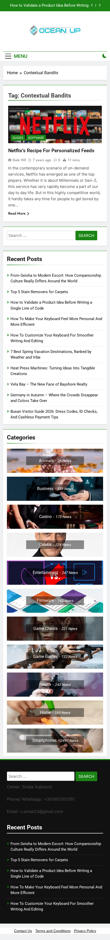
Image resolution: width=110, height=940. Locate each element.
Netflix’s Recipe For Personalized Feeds (51, 151)
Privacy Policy (85, 931)
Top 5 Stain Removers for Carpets (39, 292)
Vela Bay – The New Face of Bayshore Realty (48, 384)
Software (36, 138)
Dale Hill (19, 159)
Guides (18, 138)
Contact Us (23, 931)
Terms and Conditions (53, 931)
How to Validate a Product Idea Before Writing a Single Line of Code (49, 6)
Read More (17, 213)
